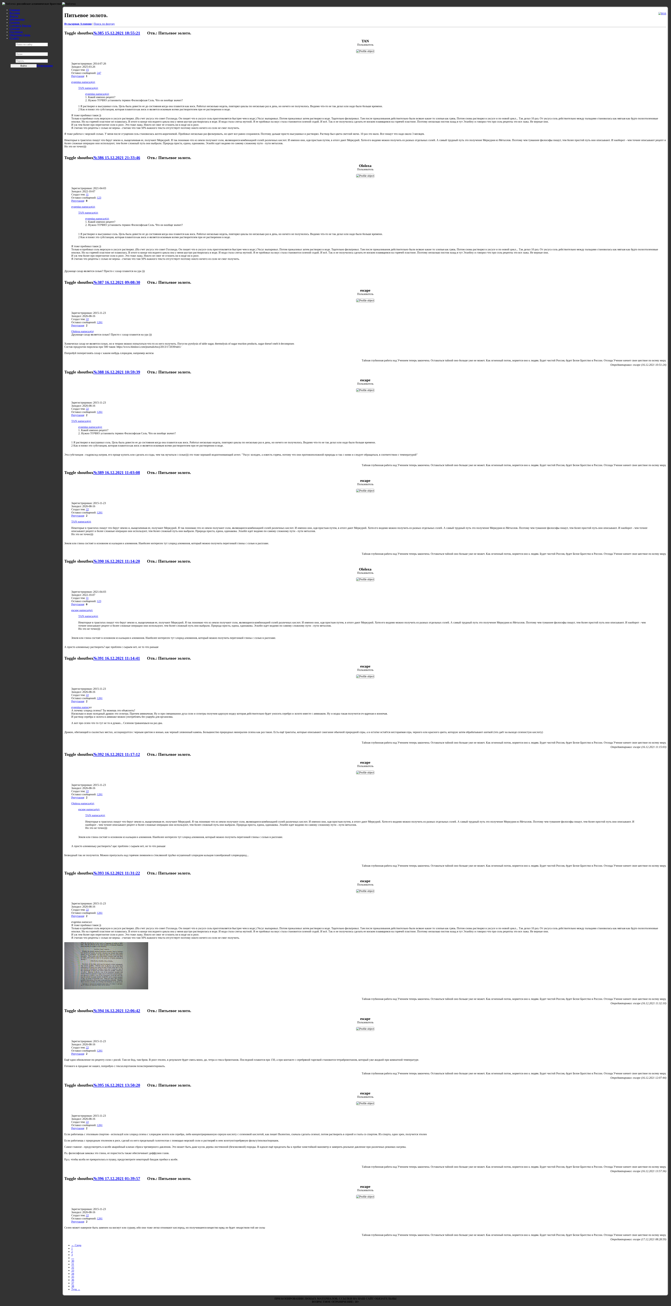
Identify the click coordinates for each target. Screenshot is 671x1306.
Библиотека (16, 19)
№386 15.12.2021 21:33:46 (116, 157)
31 (72, 1264)
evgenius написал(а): (83, 82)
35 (72, 1276)
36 (72, 1279)
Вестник (14, 13)
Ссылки (14, 28)
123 (99, 197)
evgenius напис (80, 707)
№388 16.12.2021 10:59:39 (116, 372)
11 (87, 194)
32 (72, 1267)
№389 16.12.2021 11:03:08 (116, 472)
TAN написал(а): (88, 88)
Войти (23, 66)
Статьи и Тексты (20, 25)
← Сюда (76, 1245)
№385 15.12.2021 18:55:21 (116, 33)
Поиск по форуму (104, 23)
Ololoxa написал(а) (82, 331)
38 (72, 1286)
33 (72, 1270)
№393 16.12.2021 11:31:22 (116, 873)
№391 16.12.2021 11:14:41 (116, 658)
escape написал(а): (82, 610)
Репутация (77, 76)
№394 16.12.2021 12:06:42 (116, 1010)
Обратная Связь (19, 35)
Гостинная (16, 31)
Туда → (75, 1289)
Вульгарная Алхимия (78, 23)
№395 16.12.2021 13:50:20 (116, 1085)
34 (72, 1273)
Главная (14, 9)
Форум (13, 16)
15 (87, 69)
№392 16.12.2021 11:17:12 (116, 754)
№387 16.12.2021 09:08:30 (116, 282)
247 (99, 73)
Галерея (14, 22)
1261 (100, 322)
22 (87, 319)
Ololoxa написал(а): (82, 803)
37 (72, 1283)
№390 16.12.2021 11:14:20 (116, 561)
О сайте (14, 38)
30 (72, 1260)
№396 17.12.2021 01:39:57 (116, 1178)
